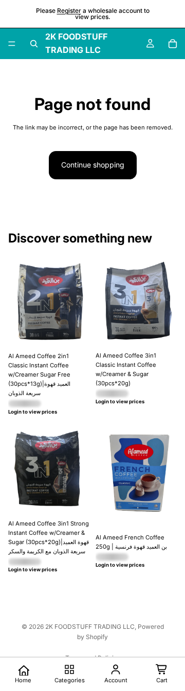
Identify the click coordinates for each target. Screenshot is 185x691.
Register (69, 10)
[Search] (34, 43)
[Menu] (12, 43)
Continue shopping (92, 164)
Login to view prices (32, 412)
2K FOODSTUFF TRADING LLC (90, 626)
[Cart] (172, 43)
